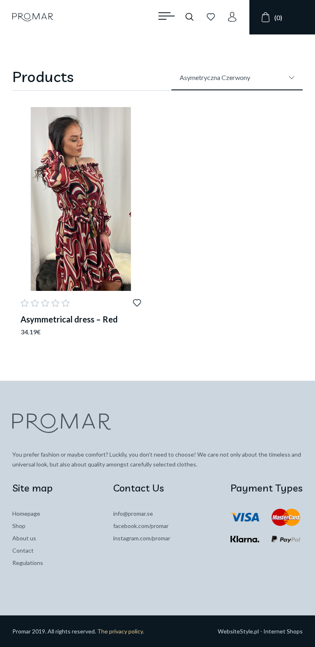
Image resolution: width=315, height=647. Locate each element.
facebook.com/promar (141, 525)
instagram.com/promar (141, 538)
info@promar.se (133, 513)
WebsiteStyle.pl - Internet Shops (260, 631)
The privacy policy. (120, 631)
